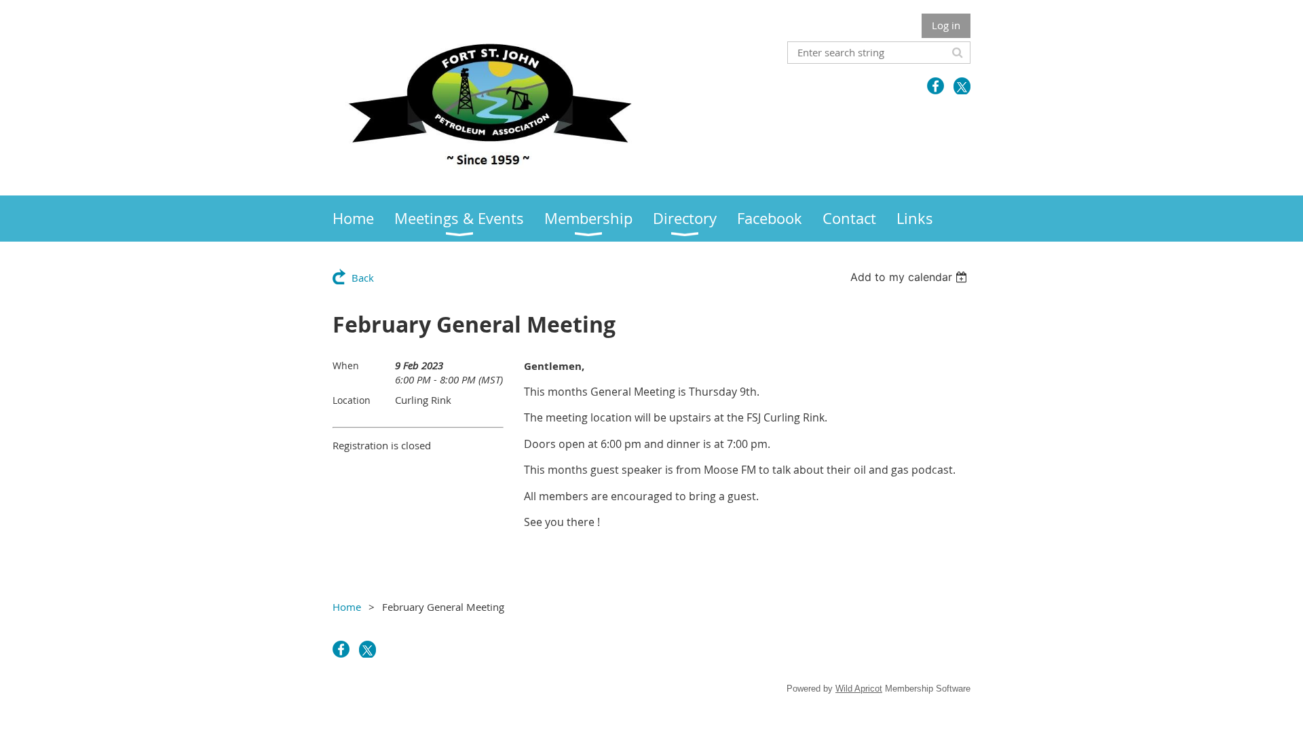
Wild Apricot (858, 688)
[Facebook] (935, 85)
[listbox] (910, 277)
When (346, 365)
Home (347, 607)
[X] (961, 85)
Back (363, 277)
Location (352, 400)
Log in (946, 25)
